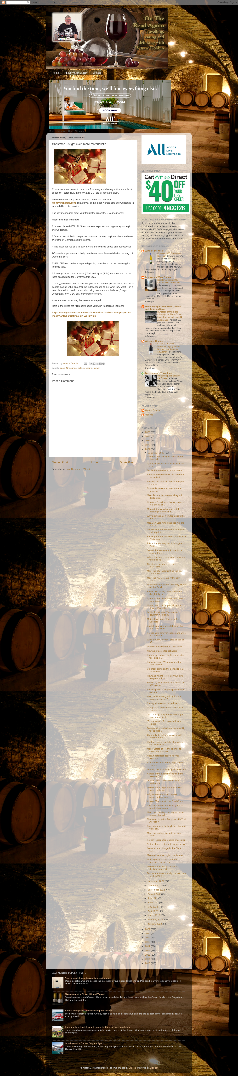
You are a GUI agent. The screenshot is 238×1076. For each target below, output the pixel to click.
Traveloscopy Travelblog (158, 373)
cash (62, 368)
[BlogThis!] (94, 363)
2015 (148, 955)
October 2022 (155, 885)
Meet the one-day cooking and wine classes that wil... (165, 813)
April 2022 (153, 911)
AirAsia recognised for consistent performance (88, 1010)
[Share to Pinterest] (103, 363)
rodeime (149, 415)
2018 (148, 942)
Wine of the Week (154, 251)
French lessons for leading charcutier (166, 840)
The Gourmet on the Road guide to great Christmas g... (165, 806)
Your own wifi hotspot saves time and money (88, 978)
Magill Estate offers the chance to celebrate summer (164, 750)
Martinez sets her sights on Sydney (165, 855)
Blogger (154, 1068)
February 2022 (156, 919)
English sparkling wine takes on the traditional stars (165, 627)
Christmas (71, 368)
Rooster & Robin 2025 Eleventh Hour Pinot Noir (169, 281)
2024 (148, 440)
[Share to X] (97, 363)
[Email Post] (85, 363)
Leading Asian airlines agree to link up (166, 769)
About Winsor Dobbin (76, 72)
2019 (148, 937)
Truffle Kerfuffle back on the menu (164, 470)
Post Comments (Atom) (78, 469)
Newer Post (60, 462)
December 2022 (156, 453)
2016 (148, 950)
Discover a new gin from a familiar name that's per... (164, 788)
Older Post (126, 462)
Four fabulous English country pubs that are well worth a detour (97, 1027)
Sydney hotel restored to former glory (166, 844)
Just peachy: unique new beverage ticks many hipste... (165, 715)
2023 (148, 445)
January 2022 (155, 924)
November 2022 (156, 881)
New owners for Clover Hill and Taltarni (85, 994)
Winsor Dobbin (152, 410)
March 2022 (154, 915)
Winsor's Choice (154, 341)
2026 (148, 432)
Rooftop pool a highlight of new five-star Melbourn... (165, 743)
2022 (148, 449)
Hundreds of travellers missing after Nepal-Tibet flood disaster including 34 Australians (169, 316)
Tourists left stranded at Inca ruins (164, 646)
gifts (80, 368)
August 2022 (154, 894)
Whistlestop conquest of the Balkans (168, 377)
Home (55, 72)
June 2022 (153, 902)
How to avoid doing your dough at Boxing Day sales (164, 606)
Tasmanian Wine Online (158, 277)
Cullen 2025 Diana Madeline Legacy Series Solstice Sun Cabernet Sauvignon (168, 347)
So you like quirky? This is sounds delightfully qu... (164, 592)
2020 (148, 933)
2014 (148, 959)
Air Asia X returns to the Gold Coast (165, 801)
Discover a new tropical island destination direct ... (162, 867)
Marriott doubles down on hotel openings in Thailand (163, 510)
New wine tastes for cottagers (162, 651)
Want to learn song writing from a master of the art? (164, 697)
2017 (148, 946)
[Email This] (91, 363)
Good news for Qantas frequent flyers (84, 1043)
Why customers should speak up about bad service (163, 795)
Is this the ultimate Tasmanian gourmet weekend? (162, 613)
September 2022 (156, 890)
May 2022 (153, 907)
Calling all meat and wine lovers (163, 703)
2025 (148, 436)
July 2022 (153, 898)
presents (87, 368)
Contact (96, 72)
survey (97, 368)
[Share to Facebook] (100, 363)
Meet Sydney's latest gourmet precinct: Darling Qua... (162, 860)
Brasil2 (132, 1068)
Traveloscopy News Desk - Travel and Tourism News (163, 307)
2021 (148, 929)
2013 (148, 963)
